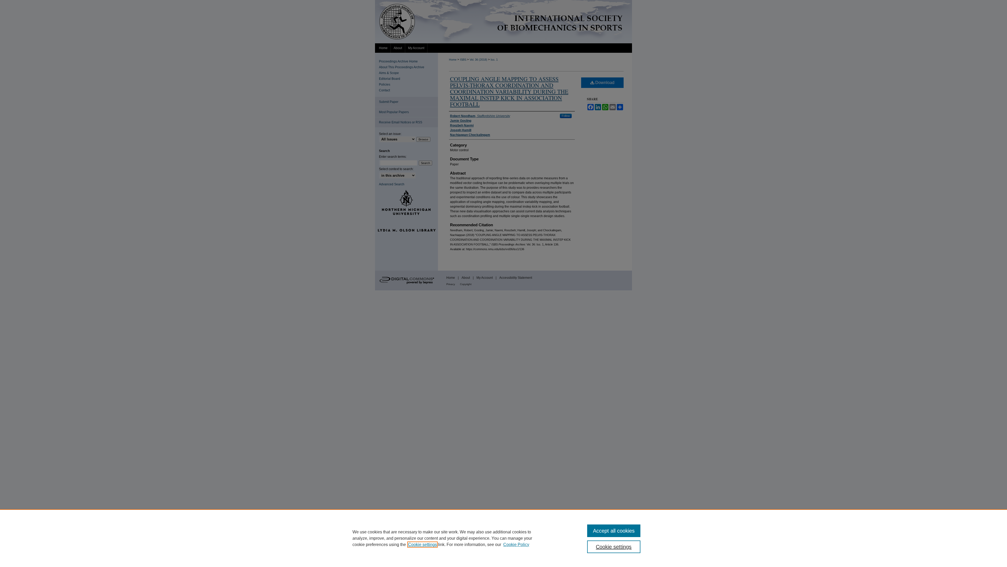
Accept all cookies (614, 531)
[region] (503, 538)
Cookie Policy (516, 544)
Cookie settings (422, 544)
